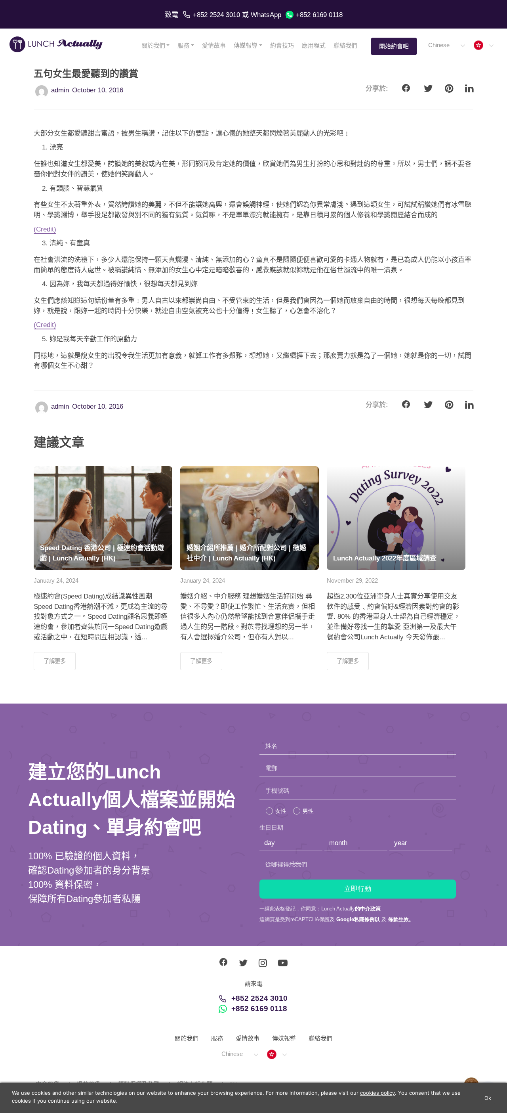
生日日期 (271, 827)
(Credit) (45, 229)
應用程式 (314, 45)
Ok (488, 1098)
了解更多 (55, 661)
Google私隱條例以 (358, 919)
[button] (446, 45)
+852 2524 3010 (216, 15)
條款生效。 (401, 919)
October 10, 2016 (97, 90)
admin (60, 90)
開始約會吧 (394, 46)
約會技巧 (282, 45)
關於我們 (153, 45)
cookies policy (377, 1093)
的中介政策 (368, 909)
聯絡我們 (345, 45)
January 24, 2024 (56, 580)
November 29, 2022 (352, 580)
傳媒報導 (245, 45)
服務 (183, 45)
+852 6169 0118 (319, 15)
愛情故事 (214, 45)
